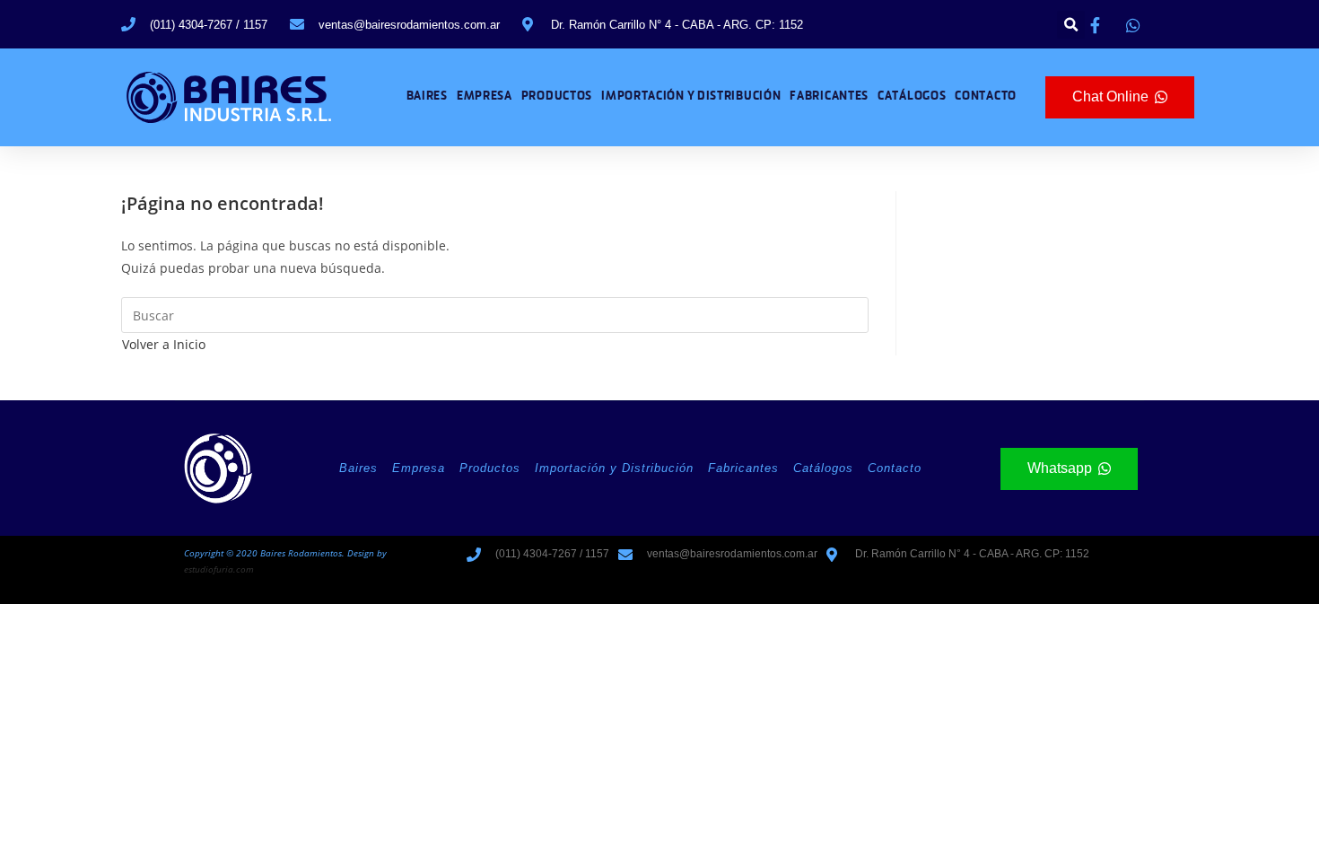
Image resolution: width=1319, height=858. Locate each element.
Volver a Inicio (163, 344)
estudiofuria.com (219, 569)
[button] (1071, 25)
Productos (556, 96)
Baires (427, 96)
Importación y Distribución (691, 96)
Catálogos (912, 96)
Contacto (986, 96)
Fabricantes (829, 96)
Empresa (484, 96)
